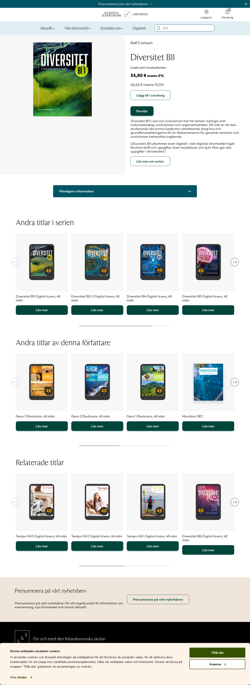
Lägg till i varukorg (150, 95)
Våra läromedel (76, 28)
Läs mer (42, 310)
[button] (235, 262)
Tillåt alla (217, 652)
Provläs (141, 111)
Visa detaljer (18, 677)
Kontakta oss (110, 28)
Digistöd (139, 28)
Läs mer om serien (150, 161)
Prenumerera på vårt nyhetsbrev (123, 4)
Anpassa (215, 664)
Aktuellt (46, 28)
